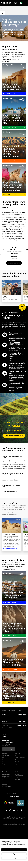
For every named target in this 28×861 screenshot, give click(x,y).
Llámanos (19, 775)
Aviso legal (23, 824)
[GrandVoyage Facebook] (21, 810)
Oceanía (4, 766)
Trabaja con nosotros (7, 780)
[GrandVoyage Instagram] (10, 810)
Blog (16, 764)
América (4, 759)
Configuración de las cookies (13, 824)
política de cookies (20, 844)
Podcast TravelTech (20, 757)
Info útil (7, 13)
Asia (3, 757)
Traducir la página (8, 749)
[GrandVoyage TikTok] (7, 810)
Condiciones (6, 823)
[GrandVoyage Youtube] (14, 810)
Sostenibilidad (5, 782)
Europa (4, 764)
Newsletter (17, 761)
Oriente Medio (5, 755)
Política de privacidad (14, 823)
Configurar (14, 854)
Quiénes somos (6, 774)
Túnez (6, 9)
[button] (25, 3)
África (6, 7)
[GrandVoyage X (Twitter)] (18, 810)
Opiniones (13, 13)
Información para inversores (6, 787)
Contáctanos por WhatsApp (19, 778)
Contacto (4, 784)
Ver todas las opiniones (14, 263)
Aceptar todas (14, 850)
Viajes (2, 13)
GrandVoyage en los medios (7, 777)
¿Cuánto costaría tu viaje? (14, 436)
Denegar (14, 858)
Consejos (17, 759)
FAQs (16, 755)
